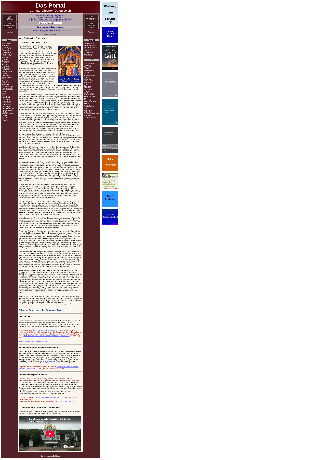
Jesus (4, 93)
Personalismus (89, 63)
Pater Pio (5, 121)
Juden (4, 95)
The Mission (88, 54)
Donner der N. (7, 56)
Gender (4, 74)
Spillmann (87, 91)
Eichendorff (6, 57)
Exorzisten (5, 61)
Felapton (5, 64)
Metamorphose (89, 49)
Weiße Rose (88, 112)
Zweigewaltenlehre (90, 117)
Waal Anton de (89, 110)
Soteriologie (88, 86)
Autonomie (91, 32)
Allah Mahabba (7, 44)
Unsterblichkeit (89, 107)
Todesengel (88, 100)
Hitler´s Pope (6, 84)
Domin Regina (7, 54)
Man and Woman (8, 108)
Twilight (86, 103)
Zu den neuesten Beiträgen (50, 456)
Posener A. (87, 67)
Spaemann (88, 88)
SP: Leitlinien (88, 89)
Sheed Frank (88, 81)
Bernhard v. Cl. (89, 44)
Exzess (4, 63)
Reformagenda (89, 70)
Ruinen (86, 74)
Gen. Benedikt (7, 72)
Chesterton (6, 51)
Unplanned (88, 56)
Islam (4, 91)
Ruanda (87, 72)
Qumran (87, 69)
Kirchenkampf (6, 99)
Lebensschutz (7, 104)
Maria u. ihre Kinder (90, 47)
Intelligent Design (90, 45)
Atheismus (5, 45)
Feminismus (6, 66)
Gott (3, 79)
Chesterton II (6, 52)
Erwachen (5, 59)
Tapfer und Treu (89, 96)
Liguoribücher (7, 106)
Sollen (86, 84)
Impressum (9, 32)
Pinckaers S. (88, 65)
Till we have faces (90, 102)
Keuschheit (6, 97)
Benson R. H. (6, 49)
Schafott (87, 77)
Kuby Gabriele (7, 103)
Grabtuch (5, 81)
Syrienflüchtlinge (89, 95)
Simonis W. (88, 82)
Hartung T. (5, 83)
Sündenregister (89, 93)
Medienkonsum (7, 110)
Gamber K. (5, 70)
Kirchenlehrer (6, 101)
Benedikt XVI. (6, 47)
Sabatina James (89, 76)
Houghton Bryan (7, 86)
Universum (87, 105)
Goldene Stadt (7, 77)
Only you (5, 117)
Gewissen (5, 75)
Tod (85, 98)
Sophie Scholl (88, 52)
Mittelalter (5, 112)
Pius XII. (87, 51)
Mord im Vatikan (7, 114)
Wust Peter (87, 115)
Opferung (5, 115)
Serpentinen (88, 79)
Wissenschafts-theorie (91, 114)
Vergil (86, 108)
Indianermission (7, 90)
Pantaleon (5, 119)
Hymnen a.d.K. (7, 88)
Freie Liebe (6, 68)
